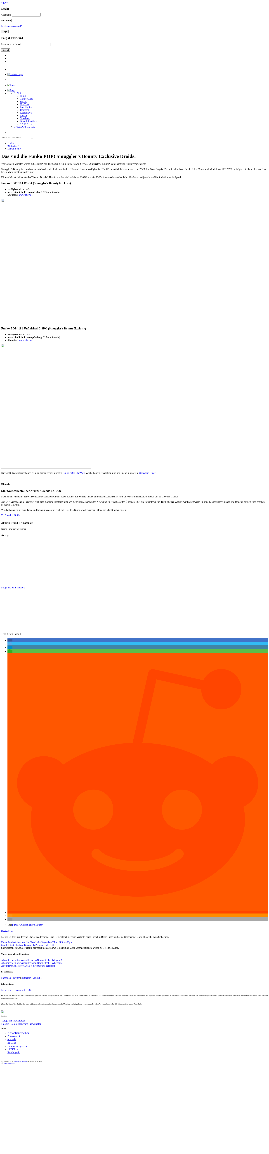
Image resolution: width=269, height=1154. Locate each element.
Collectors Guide (147, 473)
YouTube (37, 978)
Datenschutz (20, 990)
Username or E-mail (11, 44)
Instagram (26, 978)
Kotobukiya (26, 112)
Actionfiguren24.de (18, 1032)
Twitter (16, 978)
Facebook (6, 978)
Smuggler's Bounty (33, 924)
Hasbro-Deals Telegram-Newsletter (21, 1023)
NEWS (17, 93)
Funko (23, 96)
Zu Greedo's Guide (10, 515)
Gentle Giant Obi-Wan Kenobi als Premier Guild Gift (27, 945)
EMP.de (11, 1042)
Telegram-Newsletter (13, 1020)
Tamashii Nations (28, 121)
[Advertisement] (94, 561)
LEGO (23, 115)
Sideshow (25, 118)
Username (6, 14)
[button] (9, 640)
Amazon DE (14, 1036)
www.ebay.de (26, 194)
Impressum (6, 990)
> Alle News (26, 124)
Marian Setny (7, 931)
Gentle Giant (26, 98)
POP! (21, 924)
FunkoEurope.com (17, 1045)
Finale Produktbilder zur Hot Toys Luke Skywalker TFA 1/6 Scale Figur (37, 942)
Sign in (4, 2)
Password (6, 20)
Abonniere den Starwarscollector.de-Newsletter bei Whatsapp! (31, 963)
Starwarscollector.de (20, 1061)
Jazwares (24, 110)
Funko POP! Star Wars (74, 473)
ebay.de (11, 1039)
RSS (30, 990)
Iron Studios (26, 107)
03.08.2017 (13, 146)
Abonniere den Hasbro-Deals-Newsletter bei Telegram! (28, 965)
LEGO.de (12, 1049)
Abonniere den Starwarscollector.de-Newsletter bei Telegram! (31, 960)
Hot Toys (24, 104)
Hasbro (23, 101)
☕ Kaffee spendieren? (8, 1063)
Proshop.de (13, 1052)
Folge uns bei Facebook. (13, 587)
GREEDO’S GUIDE (24, 126)
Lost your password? (11, 26)
